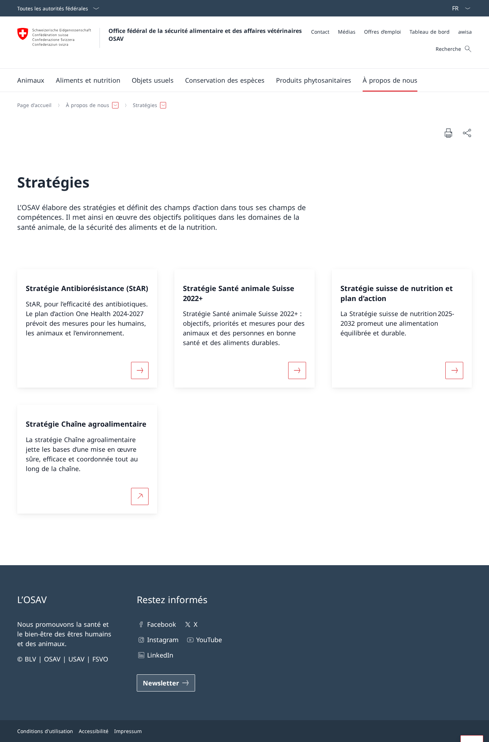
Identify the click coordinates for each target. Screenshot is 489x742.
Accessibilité (93, 731)
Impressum (128, 731)
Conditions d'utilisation (45, 731)
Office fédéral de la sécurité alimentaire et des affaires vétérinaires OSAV (206, 35)
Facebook (161, 624)
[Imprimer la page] (448, 132)
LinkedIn (160, 655)
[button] (30, 80)
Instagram (163, 639)
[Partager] (466, 133)
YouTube (209, 639)
